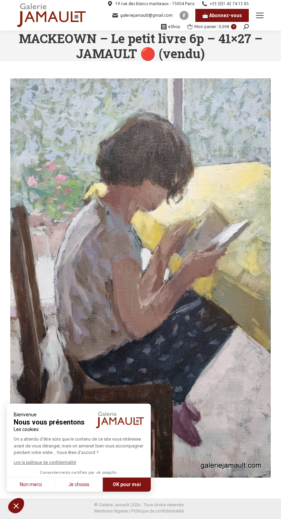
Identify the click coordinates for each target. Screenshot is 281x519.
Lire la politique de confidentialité (45, 462)
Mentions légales (111, 511)
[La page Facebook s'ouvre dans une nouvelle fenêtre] (184, 15)
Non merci (31, 484)
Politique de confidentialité (157, 511)
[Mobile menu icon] (260, 15)
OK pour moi (127, 484)
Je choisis (78, 484)
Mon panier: (214, 26)
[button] (16, 505)
